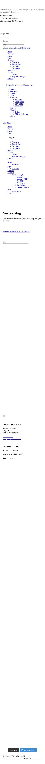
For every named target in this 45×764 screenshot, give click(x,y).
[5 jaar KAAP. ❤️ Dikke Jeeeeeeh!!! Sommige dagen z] (22, 489)
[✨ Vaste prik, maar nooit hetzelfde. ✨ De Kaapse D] (36, 507)
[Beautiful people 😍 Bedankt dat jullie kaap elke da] (36, 564)
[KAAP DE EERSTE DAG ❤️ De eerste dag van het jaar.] (9, 505)
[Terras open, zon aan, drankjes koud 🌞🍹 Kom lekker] (22, 648)
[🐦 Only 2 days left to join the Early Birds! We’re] (9, 648)
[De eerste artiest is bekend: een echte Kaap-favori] (22, 583)
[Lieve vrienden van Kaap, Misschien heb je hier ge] (36, 690)
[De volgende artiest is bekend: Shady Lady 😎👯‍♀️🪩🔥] (9, 591)
